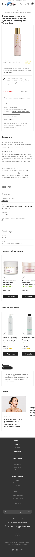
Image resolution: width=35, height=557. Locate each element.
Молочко (23, 109)
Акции (17, 444)
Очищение (26, 111)
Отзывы (17, 470)
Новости (17, 462)
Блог (17, 480)
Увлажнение (7, 113)
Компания (17, 458)
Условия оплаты (18, 495)
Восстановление (17, 111)
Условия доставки (17, 498)
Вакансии (17, 467)
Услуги (17, 448)
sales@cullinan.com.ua (19, 522)
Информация (17, 476)
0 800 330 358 (18, 518)
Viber (17, 535)
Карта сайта (17, 503)
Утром (11, 232)
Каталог (17, 440)
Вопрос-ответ (17, 482)
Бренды (17, 451)
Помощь (17, 492)
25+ (2, 220)
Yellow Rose (13, 107)
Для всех (15, 116)
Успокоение (16, 113)
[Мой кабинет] (28, 4)
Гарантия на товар (17, 501)
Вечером (4, 232)
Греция (4, 226)
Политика (17, 464)
